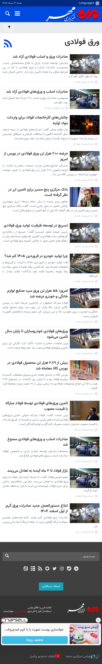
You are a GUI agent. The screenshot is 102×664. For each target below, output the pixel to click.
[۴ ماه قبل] (85, 478)
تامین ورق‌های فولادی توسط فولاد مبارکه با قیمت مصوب (36, 406)
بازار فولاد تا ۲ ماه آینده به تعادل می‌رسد (37, 471)
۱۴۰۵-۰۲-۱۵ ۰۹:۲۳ (84, 282)
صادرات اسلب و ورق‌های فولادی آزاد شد (37, 92)
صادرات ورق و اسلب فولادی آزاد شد (40, 57)
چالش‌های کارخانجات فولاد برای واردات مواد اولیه (37, 120)
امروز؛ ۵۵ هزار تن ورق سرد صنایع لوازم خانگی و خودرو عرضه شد (37, 293)
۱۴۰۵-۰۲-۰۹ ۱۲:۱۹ (84, 394)
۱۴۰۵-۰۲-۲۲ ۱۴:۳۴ (84, 216)
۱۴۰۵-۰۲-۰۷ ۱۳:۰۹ (84, 430)
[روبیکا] (47, 569)
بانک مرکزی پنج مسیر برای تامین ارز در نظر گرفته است (38, 192)
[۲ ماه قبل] (85, 64)
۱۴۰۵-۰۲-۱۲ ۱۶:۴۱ (85, 322)
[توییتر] (54, 569)
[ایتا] (26, 569)
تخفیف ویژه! (35, 640)
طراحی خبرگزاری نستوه (78, 656)
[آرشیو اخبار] (33, 569)
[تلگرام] (76, 569)
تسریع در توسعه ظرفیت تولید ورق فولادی (36, 226)
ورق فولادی (82, 42)
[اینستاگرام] (62, 569)
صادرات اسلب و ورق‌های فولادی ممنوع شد (37, 442)
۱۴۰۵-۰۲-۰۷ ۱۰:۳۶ (84, 462)
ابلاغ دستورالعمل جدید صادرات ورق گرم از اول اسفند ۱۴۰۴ (37, 508)
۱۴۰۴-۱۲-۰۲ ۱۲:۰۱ (85, 532)
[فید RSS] (40, 569)
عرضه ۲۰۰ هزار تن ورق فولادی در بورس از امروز (36, 156)
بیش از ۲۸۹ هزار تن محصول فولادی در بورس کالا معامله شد (37, 365)
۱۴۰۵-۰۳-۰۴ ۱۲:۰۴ (84, 180)
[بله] (69, 569)
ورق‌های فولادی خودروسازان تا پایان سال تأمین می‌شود (36, 334)
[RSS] (8, 44)
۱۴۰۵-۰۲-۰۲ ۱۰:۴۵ (84, 496)
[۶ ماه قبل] (85, 513)
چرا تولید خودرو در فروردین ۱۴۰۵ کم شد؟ (36, 256)
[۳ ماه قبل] (85, 197)
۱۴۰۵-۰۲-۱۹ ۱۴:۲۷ (84, 247)
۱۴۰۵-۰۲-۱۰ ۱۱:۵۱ (85, 354)
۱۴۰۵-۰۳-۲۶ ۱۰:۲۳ (84, 82)
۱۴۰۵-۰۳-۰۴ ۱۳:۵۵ (83, 144)
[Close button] (98, 620)
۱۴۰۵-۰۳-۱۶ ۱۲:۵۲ (54, 108)
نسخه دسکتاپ (51, 586)
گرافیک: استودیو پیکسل (43, 656)
